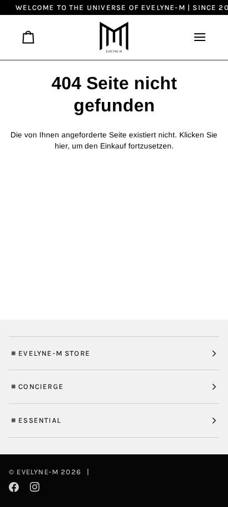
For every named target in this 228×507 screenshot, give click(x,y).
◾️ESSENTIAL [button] (35, 420)
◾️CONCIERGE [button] (36, 386)
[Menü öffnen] (195, 37)
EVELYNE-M (38, 472)
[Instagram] (35, 487)
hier (61, 146)
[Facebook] (14, 487)
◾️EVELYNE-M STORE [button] (49, 353)
